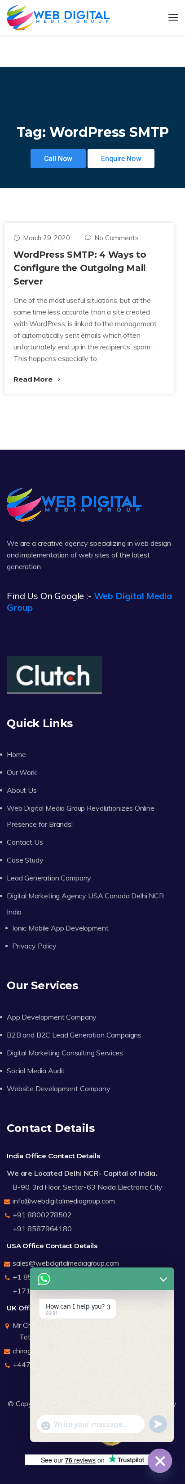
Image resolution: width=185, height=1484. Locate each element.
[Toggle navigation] (173, 17)
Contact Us (25, 842)
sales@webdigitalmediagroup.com (66, 1263)
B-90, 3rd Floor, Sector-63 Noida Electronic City (88, 1186)
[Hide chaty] (160, 1461)
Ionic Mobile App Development (60, 927)
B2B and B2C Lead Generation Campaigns (74, 1034)
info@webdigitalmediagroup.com (64, 1200)
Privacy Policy (34, 945)
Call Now (58, 158)
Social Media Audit (36, 1070)
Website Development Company (58, 1088)
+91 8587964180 (42, 1228)
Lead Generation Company (49, 877)
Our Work (22, 772)
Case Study (25, 859)
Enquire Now (121, 158)
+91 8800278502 (42, 1214)
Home (16, 754)
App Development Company (52, 1016)
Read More (33, 379)
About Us (22, 790)
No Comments (116, 238)
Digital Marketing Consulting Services (65, 1052)
